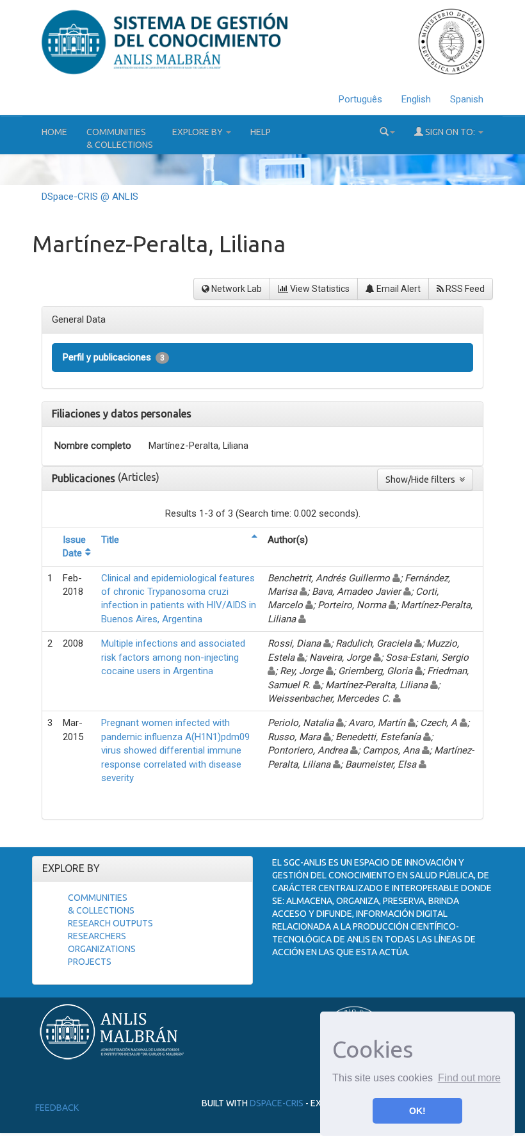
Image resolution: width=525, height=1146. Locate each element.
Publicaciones (85, 478)
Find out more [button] (469, 1077)
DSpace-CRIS (276, 1103)
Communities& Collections (119, 138)
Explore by (198, 132)
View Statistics (319, 289)
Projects (89, 961)
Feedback (57, 1107)
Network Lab (235, 289)
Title (110, 539)
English (416, 99)
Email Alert (398, 289)
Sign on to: (450, 132)
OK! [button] (417, 1111)
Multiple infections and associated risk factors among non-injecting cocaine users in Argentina (173, 657)
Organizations (102, 949)
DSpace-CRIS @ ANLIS (90, 196)
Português (360, 99)
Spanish (466, 99)
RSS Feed (464, 289)
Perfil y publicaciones (114, 357)
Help (260, 132)
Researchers (97, 936)
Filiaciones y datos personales (121, 413)
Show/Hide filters (422, 479)
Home (54, 132)
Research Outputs (110, 923)
